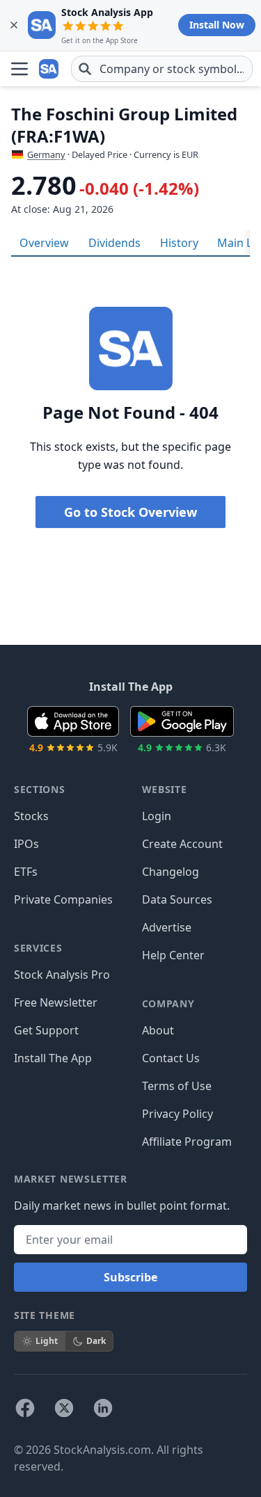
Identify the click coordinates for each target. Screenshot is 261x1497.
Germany (46, 154)
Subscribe (130, 1277)
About (158, 1030)
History (179, 242)
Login (156, 816)
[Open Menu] (19, 69)
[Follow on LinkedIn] (103, 1408)
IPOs (26, 843)
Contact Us (171, 1058)
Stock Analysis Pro (62, 974)
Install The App (53, 1058)
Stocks (31, 816)
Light (46, 1341)
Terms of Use (177, 1086)
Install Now (216, 24)
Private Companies (63, 899)
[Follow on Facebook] (25, 1408)
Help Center (173, 955)
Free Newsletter (55, 1002)
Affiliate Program (187, 1141)
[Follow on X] (64, 1408)
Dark (96, 1341)
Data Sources (177, 899)
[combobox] (162, 69)
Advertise (166, 927)
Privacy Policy (177, 1113)
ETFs (26, 871)
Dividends (114, 242)
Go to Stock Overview (130, 512)
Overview (44, 242)
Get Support (46, 1030)
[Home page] (50, 69)
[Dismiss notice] (14, 25)
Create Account (182, 843)
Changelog (170, 871)
